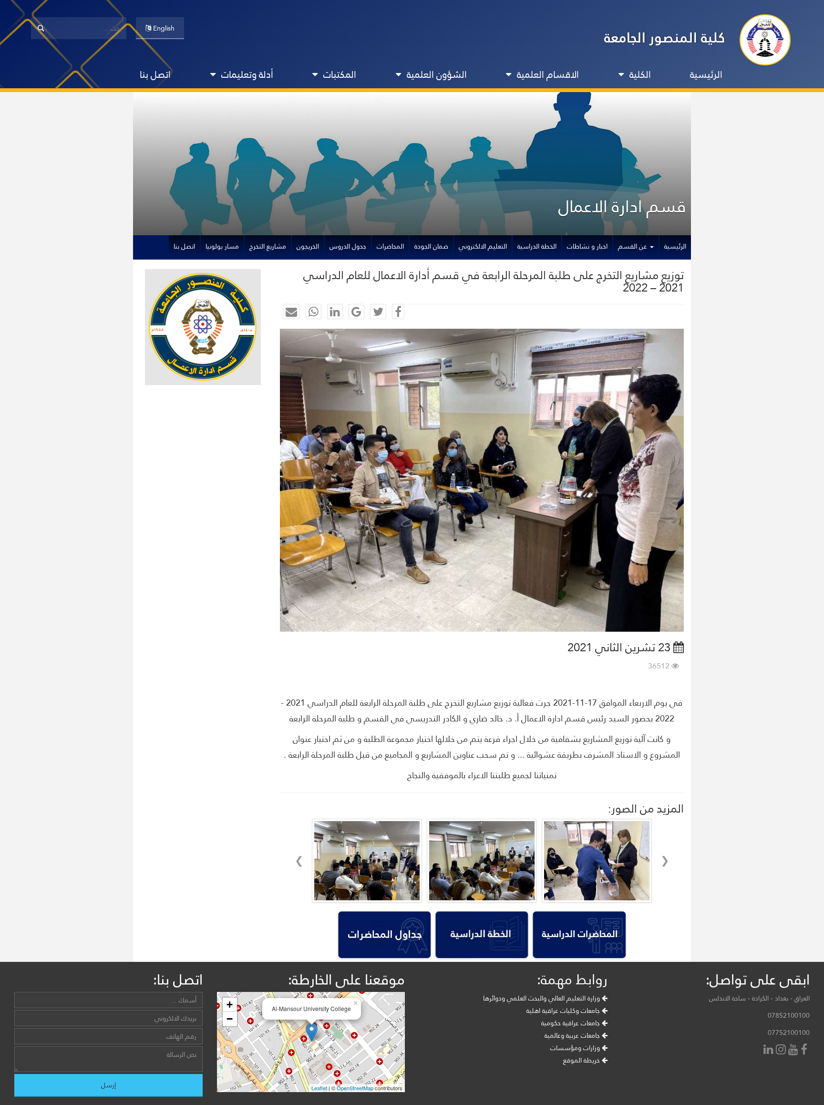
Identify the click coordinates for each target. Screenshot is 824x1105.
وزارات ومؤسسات (576, 1048)
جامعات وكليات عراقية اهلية (564, 1010)
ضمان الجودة (431, 246)
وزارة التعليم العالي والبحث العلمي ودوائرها (542, 998)
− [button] (230, 1019)
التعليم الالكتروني (483, 246)
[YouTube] (794, 1050)
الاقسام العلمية (548, 74)
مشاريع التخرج (267, 246)
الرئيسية (706, 74)
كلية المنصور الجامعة (664, 37)
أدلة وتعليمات (247, 74)
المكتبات (339, 74)
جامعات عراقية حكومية (571, 1023)
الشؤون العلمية (437, 74)
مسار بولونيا (222, 246)
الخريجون (308, 246)
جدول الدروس (348, 246)
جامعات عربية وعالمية (573, 1035)
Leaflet (319, 1088)
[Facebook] (805, 1050)
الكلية (640, 74)
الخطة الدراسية (536, 246)
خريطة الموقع (582, 1060)
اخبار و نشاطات (587, 246)
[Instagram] (782, 1050)
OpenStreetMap (355, 1088)
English (163, 28)
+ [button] (230, 1005)
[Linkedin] (769, 1050)
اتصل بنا (155, 74)
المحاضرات (390, 246)
